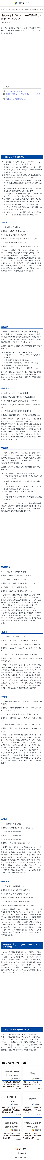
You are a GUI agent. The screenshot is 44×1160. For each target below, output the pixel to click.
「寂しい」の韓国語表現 (14, 91)
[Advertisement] (22, 58)
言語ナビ (4, 9)
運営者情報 (22, 1153)
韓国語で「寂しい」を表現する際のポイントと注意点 (23, 95)
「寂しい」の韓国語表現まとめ (16, 99)
